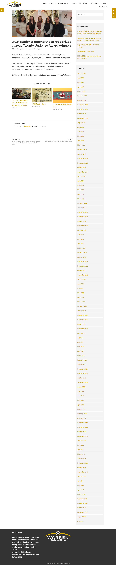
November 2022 (82, 266)
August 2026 (81, 73)
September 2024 (82, 172)
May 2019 (80, 445)
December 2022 (82, 261)
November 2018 (82, 463)
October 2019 (81, 432)
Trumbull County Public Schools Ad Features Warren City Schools (20, 103)
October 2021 (81, 324)
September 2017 (82, 512)
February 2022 (82, 306)
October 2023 (81, 221)
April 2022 (80, 297)
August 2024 (81, 176)
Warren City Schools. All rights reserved (58, 563)
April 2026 (80, 87)
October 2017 (81, 508)
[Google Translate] (113, 16)
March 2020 (81, 409)
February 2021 (82, 360)
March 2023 (81, 248)
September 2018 (82, 472)
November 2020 (82, 373)
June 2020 (80, 396)
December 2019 (82, 423)
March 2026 (81, 91)
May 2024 (80, 190)
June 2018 (80, 481)
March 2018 (81, 494)
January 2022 (81, 311)
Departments (63, 3)
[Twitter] (113, 10)
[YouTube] (113, 13)
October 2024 (81, 167)
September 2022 (82, 275)
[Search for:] (90, 14)
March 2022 (81, 302)
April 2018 (80, 490)
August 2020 (81, 387)
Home (45, 3)
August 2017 (81, 517)
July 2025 (80, 127)
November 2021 (82, 320)
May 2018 (80, 485)
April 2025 (80, 141)
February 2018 (82, 499)
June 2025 (80, 132)
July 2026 (80, 78)
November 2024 (82, 163)
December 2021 (82, 315)
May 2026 (80, 82)
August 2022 (81, 279)
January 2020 (81, 418)
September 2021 (82, 329)
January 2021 (81, 364)
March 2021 (81, 355)
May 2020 (80, 400)
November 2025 (82, 109)
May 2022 (80, 293)
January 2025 (81, 154)
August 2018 (81, 476)
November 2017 (82, 503)
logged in (27, 126)
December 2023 (82, 212)
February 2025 (82, 149)
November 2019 (82, 427)
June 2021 (80, 342)
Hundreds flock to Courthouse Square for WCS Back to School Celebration (89, 32)
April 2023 (80, 243)
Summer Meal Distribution (85, 51)
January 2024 (81, 208)
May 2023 (80, 239)
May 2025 (80, 136)
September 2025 (82, 118)
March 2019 (81, 454)
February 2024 (82, 203)
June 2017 (80, 521)
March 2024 (81, 199)
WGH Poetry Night (38, 104)
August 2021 (81, 333)
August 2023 (81, 230)
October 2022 (81, 270)
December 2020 (82, 369)
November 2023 (82, 217)
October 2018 (81, 467)
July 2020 (80, 391)
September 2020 (82, 382)
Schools (94, 3)
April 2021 (80, 351)
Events (103, 3)
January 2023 (81, 257)
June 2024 (80, 185)
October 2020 (81, 378)
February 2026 (82, 96)
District (52, 3)
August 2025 (81, 123)
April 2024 (80, 194)
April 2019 (80, 450)
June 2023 (80, 235)
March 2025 (81, 145)
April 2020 (80, 405)
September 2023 (82, 226)
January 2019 (81, 458)
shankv (29, 49)
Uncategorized (38, 49)
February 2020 (82, 414)
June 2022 (80, 288)
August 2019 (81, 441)
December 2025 (82, 105)
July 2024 (80, 181)
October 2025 (81, 114)
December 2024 (82, 158)
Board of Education (79, 3)
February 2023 (82, 252)
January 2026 (81, 100)
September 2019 (82, 436)
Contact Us (103, 7)
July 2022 (80, 284)
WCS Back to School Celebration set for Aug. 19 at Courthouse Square (89, 39)
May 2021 (80, 346)
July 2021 (80, 338)
